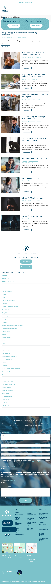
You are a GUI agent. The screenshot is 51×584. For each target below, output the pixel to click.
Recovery (4, 375)
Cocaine (4, 303)
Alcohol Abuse (6, 288)
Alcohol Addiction (7, 291)
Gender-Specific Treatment (9, 328)
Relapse (4, 378)
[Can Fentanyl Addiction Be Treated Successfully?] (10, 60)
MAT (3, 344)
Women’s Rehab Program (19, 531)
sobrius (4, 37)
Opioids (4, 362)
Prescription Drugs (28, 162)
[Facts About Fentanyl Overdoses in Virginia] (10, 102)
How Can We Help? (6, 487)
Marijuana (39, 180)
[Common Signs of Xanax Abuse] (10, 165)
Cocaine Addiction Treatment (43, 530)
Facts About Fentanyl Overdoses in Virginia (35, 96)
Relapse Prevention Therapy (31, 523)
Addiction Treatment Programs (17, 511)
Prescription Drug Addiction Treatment (43, 539)
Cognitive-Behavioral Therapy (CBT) (31, 515)
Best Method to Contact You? (8, 452)
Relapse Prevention (7, 381)
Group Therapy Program (30, 519)
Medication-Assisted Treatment (11, 347)
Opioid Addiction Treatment (43, 518)
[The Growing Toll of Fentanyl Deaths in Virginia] (10, 145)
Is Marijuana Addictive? (31, 178)
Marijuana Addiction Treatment (41, 534)
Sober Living (5, 393)
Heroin (38, 200)
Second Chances (6, 387)
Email (5, 443)
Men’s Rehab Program (18, 528)
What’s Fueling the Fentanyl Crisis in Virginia (33, 117)
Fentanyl (39, 57)
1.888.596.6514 (28, 2)
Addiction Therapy (7, 278)
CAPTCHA (3, 497)
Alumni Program (19, 514)
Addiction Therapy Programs (31, 510)
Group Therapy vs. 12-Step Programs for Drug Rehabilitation (19, 34)
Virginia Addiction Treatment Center (20, 581)
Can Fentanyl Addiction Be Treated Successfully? (33, 54)
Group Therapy (6, 331)
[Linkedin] (9, 535)
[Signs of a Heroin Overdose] (10, 204)
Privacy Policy (36, 462)
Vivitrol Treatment (7, 402)
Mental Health (6, 353)
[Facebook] (6, 535)
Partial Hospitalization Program (11, 368)
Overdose (5, 365)
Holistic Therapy (6, 337)
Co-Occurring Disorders (8, 300)
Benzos (4, 294)
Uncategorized (6, 399)
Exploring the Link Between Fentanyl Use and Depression (34, 75)
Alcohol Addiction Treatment (43, 514)
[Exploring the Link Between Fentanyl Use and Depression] (10, 81)
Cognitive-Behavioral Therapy (10, 306)
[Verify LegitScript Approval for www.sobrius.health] (19, 574)
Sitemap (43, 581)
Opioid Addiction (7, 359)
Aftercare (4, 285)
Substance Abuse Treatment (43, 510)
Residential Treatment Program (17, 518)
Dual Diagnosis (6, 316)
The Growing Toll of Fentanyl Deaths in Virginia (34, 139)
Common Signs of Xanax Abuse (34, 158)
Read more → (5, 46)
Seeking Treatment (7, 390)
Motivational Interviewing (9, 356)
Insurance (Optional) (6, 455)
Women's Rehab (6, 409)
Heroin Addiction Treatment (43, 521)
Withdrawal (5, 406)
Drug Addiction (22, 37)
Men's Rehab (5, 350)
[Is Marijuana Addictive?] (10, 185)
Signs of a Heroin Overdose (33, 198)
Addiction (5, 275)
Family (4, 319)
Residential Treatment (8, 384)
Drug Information (7, 313)
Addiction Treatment (8, 282)
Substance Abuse (7, 396)
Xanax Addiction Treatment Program (43, 526)
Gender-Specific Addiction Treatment (12, 325)
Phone (5, 447)
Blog (3, 297)
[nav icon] (47, 8)
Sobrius (25, 57)
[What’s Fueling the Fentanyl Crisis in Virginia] (10, 124)
